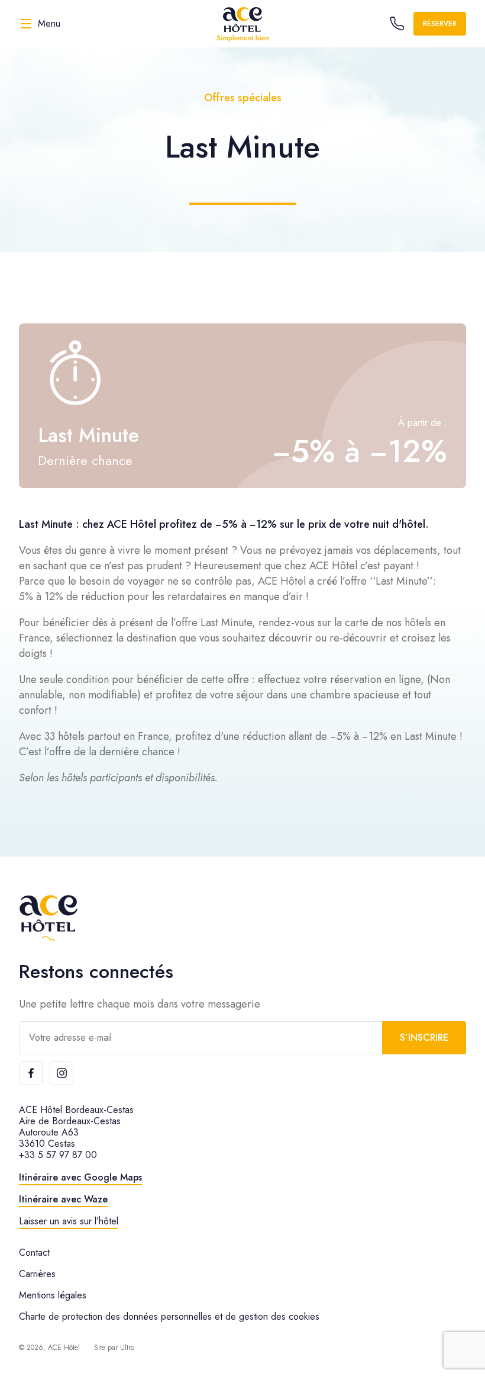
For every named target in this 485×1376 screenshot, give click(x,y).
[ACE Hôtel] (242, 23)
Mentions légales (52, 1295)
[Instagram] (61, 1073)
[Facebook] (31, 1073)
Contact (34, 1252)
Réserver (440, 23)
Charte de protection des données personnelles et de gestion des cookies (169, 1316)
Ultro (127, 1347)
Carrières (37, 1274)
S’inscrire (424, 1037)
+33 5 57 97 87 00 (58, 1154)
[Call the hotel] (397, 24)
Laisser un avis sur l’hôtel (68, 1221)
